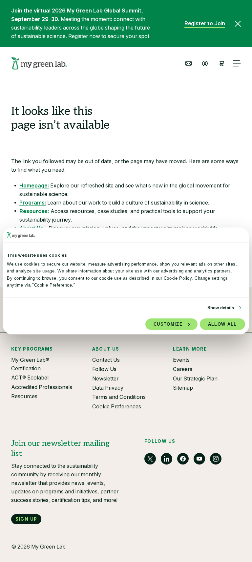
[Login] (205, 63)
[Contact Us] (188, 63)
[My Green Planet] (39, 63)
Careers (182, 369)
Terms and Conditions (119, 397)
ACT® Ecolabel (30, 377)
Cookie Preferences (116, 406)
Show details (220, 307)
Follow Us (104, 369)
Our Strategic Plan (195, 378)
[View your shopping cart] (221, 63)
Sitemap (183, 387)
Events (181, 360)
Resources (24, 396)
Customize (168, 324)
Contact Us (106, 360)
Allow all (222, 324)
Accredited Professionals (41, 387)
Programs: (32, 202)
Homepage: (34, 185)
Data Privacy (107, 387)
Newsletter (105, 378)
